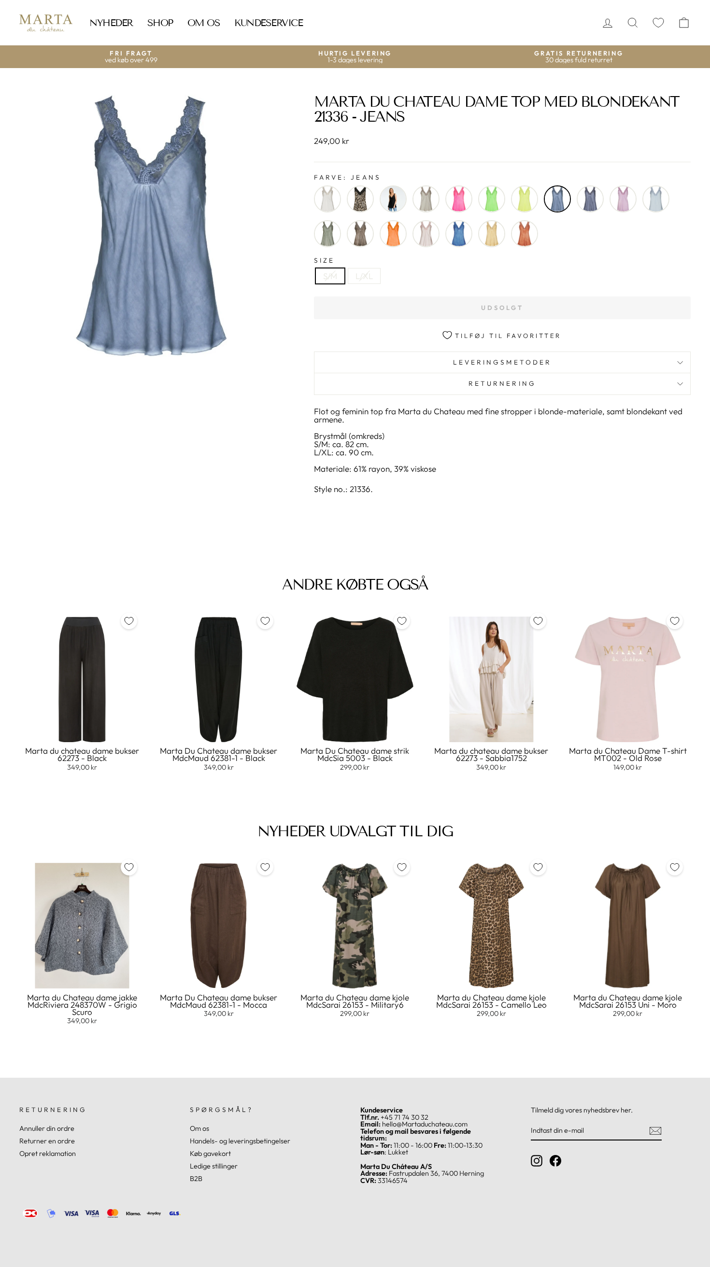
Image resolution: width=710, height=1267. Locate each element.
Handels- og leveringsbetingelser (240, 1141)
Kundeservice (268, 22)
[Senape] (491, 233)
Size (324, 260)
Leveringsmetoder (502, 362)
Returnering (502, 383)
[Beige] (327, 198)
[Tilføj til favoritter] (129, 621)
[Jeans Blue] (590, 198)
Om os (203, 22)
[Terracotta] (524, 233)
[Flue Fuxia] (458, 198)
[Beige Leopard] (360, 198)
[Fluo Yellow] (524, 198)
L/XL (364, 276)
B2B (196, 1178)
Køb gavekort (210, 1153)
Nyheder (111, 22)
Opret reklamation (47, 1153)
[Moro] (360, 233)
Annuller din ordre (46, 1128)
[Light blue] (655, 198)
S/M (330, 276)
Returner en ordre (47, 1141)
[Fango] (426, 198)
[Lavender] (623, 198)
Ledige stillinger (214, 1166)
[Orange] (393, 233)
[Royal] (458, 233)
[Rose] (426, 233)
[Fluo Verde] (491, 198)
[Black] (393, 198)
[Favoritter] (658, 23)
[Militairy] (327, 233)
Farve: (347, 177)
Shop (160, 22)
